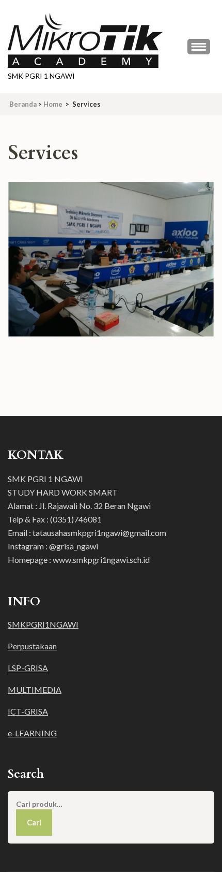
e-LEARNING (32, 733)
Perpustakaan (32, 646)
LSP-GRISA (28, 668)
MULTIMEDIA (34, 689)
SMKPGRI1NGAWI (43, 624)
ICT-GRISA (28, 711)
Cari (34, 822)
